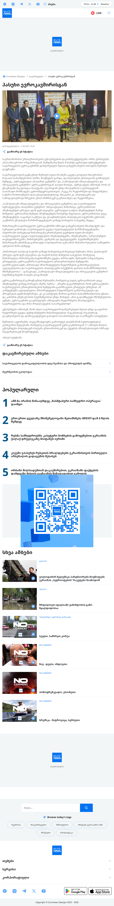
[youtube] (38, 4)
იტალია (43, 589)
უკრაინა (43, 561)
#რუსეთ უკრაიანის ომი (90, 824)
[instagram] (13, 4)
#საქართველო (38, 824)
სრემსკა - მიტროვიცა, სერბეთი (59, 720)
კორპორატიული (15, 877)
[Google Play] (75, 891)
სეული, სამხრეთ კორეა (54, 636)
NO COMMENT (45, 645)
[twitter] (29, 4)
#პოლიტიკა (66, 832)
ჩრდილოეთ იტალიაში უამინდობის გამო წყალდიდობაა (65, 606)
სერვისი (9, 869)
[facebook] (4, 4)
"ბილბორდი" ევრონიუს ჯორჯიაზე (55, 617)
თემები (8, 861)
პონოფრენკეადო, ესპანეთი (57, 692)
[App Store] (100, 891)
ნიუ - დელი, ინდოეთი (53, 664)
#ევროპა (16, 824)
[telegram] (21, 4)
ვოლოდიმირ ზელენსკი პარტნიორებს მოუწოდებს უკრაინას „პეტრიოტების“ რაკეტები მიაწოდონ (72, 578)
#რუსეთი (45, 832)
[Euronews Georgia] (7, 13)
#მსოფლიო (62, 824)
